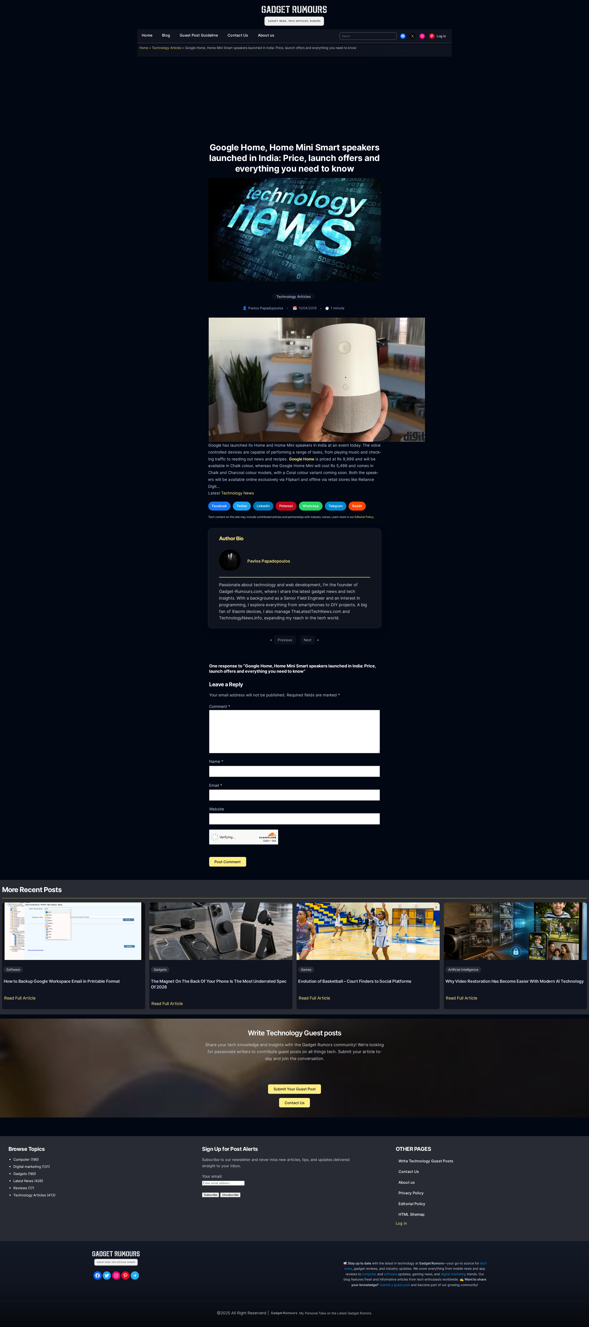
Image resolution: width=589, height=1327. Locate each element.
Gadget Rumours (284, 1313)
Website (216, 809)
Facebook (219, 506)
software (390, 1274)
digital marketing (453, 1274)
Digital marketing (27, 1166)
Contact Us (295, 1102)
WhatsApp (311, 506)
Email (215, 785)
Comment (219, 706)
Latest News (23, 1181)
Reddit (357, 506)
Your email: (212, 1176)
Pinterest (286, 506)
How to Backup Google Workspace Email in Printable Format (62, 981)
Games (306, 969)
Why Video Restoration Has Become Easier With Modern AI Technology (514, 981)
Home (143, 48)
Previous (285, 640)
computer (369, 1274)
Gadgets (160, 969)
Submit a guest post (395, 1285)
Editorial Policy (364, 517)
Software (13, 969)
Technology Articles (166, 48)
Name (216, 761)
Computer (21, 1159)
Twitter (242, 506)
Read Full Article (21, 999)
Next (307, 640)
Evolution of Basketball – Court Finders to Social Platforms (354, 981)
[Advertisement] (294, 96)
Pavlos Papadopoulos (265, 308)
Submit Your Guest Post (295, 1089)
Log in (441, 36)
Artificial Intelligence (463, 969)
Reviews (20, 1188)
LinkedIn (263, 506)
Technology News (237, 493)
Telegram (336, 506)
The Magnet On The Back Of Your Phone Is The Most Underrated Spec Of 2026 (218, 984)
